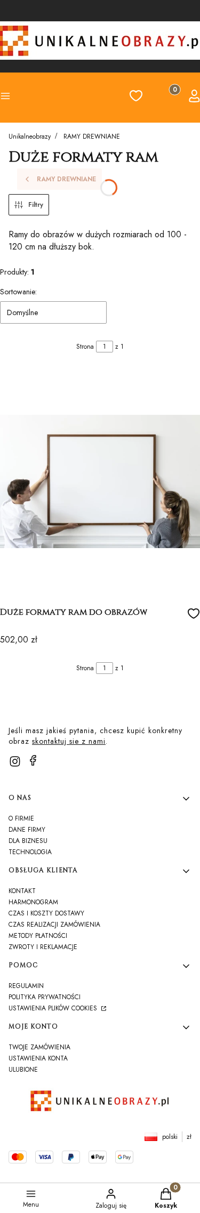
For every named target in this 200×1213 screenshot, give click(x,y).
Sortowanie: (18, 291)
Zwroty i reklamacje (43, 947)
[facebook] (33, 760)
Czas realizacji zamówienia (54, 924)
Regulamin (26, 986)
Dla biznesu (28, 841)
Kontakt (22, 891)
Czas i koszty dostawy (46, 913)
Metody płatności (38, 936)
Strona (85, 346)
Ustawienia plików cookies (54, 1008)
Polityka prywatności (45, 997)
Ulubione (23, 1069)
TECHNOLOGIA (30, 852)
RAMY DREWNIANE (91, 136)
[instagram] (15, 761)
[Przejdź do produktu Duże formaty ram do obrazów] (100, 481)
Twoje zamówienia (39, 1047)
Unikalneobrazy (30, 136)
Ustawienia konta (38, 1058)
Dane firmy (27, 829)
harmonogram (33, 902)
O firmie (21, 818)
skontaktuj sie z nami (69, 741)
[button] (19, 98)
